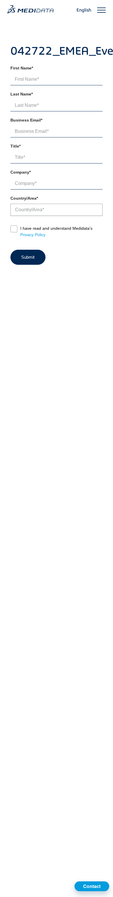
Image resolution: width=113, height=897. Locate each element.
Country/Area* (24, 198)
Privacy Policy (32, 234)
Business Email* (26, 120)
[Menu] (101, 10)
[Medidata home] (30, 9)
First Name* (21, 68)
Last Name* (21, 94)
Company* (20, 172)
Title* (15, 146)
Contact (92, 886)
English (83, 10)
